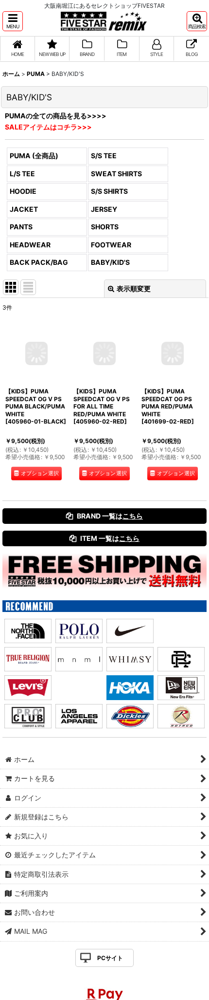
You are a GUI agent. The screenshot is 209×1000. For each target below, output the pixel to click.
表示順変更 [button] (134, 288)
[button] (12, 21)
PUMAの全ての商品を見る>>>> (55, 115)
